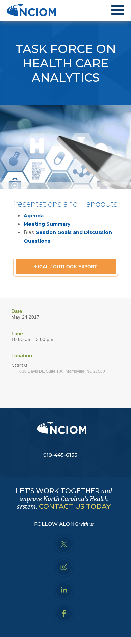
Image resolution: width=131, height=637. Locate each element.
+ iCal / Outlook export (65, 266)
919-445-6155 (60, 455)
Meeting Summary (47, 224)
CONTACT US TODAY (75, 506)
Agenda (34, 216)
